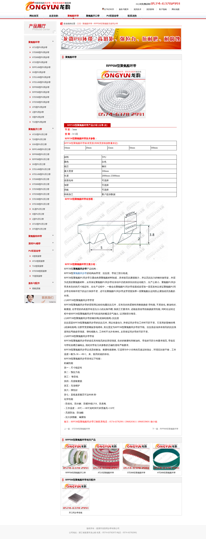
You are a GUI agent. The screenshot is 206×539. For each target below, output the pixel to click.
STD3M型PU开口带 (40, 199)
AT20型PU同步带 (39, 62)
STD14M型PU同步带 (41, 77)
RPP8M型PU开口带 (40, 154)
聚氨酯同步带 (80, 273)
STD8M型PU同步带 (40, 52)
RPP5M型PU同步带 (40, 92)
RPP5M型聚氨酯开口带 (76, 473)
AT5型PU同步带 (39, 107)
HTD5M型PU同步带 (40, 102)
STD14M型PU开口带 (41, 169)
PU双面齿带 (113, 15)
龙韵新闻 (150, 9)
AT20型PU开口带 (39, 134)
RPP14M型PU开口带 (41, 149)
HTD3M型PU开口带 (40, 204)
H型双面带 (36, 256)
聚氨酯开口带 (93, 15)
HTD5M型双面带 (39, 271)
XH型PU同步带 (38, 72)
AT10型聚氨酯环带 (106, 473)
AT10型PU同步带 (39, 47)
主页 (79, 23)
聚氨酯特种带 (35, 236)
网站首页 (33, 15)
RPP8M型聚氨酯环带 (169, 429)
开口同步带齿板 (75, 513)
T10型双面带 (37, 266)
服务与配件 (124, 9)
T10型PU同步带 (39, 122)
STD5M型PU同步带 (40, 97)
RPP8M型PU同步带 (40, 87)
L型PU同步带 (38, 112)
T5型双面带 (37, 276)
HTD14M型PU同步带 (41, 82)
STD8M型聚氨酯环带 (136, 473)
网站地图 (175, 9)
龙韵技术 (137, 9)
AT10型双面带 (38, 261)
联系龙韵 (132, 15)
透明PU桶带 (34, 243)
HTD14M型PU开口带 (41, 174)
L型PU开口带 (38, 219)
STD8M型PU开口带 (40, 179)
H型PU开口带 (38, 214)
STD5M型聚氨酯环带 (81, 429)
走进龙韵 (53, 15)
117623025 (109, 9)
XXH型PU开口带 (39, 144)
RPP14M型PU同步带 (41, 67)
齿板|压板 (36, 288)
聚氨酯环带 (73, 15)
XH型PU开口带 (38, 164)
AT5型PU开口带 (39, 229)
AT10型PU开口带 (39, 224)
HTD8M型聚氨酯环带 (166, 473)
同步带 (109, 528)
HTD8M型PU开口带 (40, 184)
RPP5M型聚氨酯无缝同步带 (106, 23)
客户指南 (163, 9)
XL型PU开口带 (38, 209)
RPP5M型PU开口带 (40, 159)
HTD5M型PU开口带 (40, 194)
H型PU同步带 (38, 117)
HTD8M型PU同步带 (40, 57)
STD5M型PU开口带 (40, 189)
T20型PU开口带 (39, 139)
